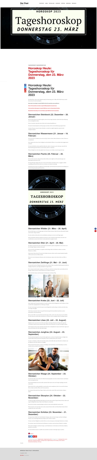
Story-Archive (35, 450)
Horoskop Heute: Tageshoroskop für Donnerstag (49, 440)
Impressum (22, 450)
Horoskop (58, 3)
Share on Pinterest (25, 89)
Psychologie (51, 3)
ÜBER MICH (74, 3)
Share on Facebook (25, 85)
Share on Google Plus (25, 91)
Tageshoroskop (32, 65)
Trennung (39, 441)
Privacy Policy (28, 450)
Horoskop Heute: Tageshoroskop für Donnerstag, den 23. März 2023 (46, 73)
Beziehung (68, 3)
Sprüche (63, 3)
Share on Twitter (25, 87)
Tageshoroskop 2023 (41, 65)
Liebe (60, 440)
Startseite (41, 3)
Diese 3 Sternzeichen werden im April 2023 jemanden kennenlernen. (42, 105)
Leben (46, 3)
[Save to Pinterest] (95, 231)
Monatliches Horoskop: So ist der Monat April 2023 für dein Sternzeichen (43, 110)
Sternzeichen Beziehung (32, 441)
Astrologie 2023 (61, 439)
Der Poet (24, 3)
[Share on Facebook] (95, 229)
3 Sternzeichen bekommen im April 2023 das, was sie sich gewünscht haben (44, 108)
